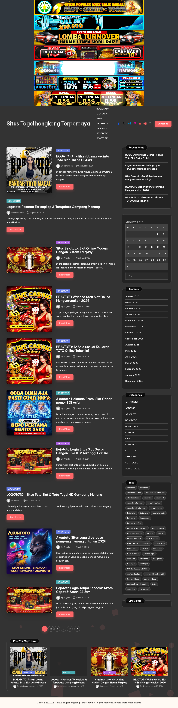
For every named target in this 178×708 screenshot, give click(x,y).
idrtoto (150, 533)
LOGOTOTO (14, 201)
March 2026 (131, 302)
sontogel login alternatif (137, 584)
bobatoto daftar (134, 523)
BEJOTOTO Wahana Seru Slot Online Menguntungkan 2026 (83, 299)
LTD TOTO (157, 548)
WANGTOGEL (132, 468)
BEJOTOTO (63, 242)
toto (154, 584)
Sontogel (131, 564)
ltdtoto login (149, 554)
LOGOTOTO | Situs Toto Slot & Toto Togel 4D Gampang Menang (54, 494)
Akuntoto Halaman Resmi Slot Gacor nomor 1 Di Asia (84, 401)
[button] (163, 124)
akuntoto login (133, 498)
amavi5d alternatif (135, 503)
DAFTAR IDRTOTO (134, 533)
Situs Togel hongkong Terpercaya (48, 123)
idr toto (161, 533)
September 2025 (134, 338)
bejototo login (159, 513)
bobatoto (131, 518)
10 (128, 247)
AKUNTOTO (63, 531)
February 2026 (133, 308)
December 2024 (134, 381)
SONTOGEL (131, 462)
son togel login (150, 579)
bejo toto (131, 513)
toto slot (131, 589)
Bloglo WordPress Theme (127, 702)
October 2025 (133, 332)
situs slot (131, 559)
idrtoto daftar (152, 538)
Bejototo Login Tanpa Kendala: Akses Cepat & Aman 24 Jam (84, 590)
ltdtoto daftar (133, 554)
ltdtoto (145, 548)
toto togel (144, 589)
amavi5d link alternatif (136, 508)
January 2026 (132, 314)
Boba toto (144, 518)
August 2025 (132, 344)
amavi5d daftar (154, 503)
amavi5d (147, 498)
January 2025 (132, 375)
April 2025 (131, 356)
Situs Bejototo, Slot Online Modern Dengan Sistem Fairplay (82, 250)
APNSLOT (130, 414)
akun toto (144, 488)
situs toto (144, 559)
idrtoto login (160, 543)
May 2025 (130, 350)
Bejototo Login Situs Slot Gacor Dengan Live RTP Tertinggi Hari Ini (82, 451)
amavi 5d (160, 498)
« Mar (129, 276)
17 (70, 629)
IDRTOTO (130, 432)
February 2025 (133, 368)
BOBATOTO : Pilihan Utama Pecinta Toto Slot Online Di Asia (82, 158)
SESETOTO (131, 456)
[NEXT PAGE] (77, 629)
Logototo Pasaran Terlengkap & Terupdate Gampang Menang (53, 207)
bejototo (144, 513)
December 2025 (134, 320)
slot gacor (157, 559)
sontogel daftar (133, 574)
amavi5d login (156, 508)
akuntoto (131, 488)
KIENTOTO (131, 438)
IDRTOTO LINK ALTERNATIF (138, 543)
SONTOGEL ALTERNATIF (137, 569)
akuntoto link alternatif (155, 493)
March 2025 (131, 362)
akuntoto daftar (134, 493)
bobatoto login (158, 528)
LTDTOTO (130, 450)
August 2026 (132, 296)
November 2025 (134, 326)
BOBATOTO (63, 150)
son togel (144, 564)
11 (134, 247)
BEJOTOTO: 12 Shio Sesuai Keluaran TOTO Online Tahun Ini (82, 349)
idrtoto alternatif (134, 538)
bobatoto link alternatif (137, 528)
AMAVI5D (130, 408)
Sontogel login (133, 579)
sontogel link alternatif (154, 574)
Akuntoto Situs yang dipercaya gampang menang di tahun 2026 (81, 539)
